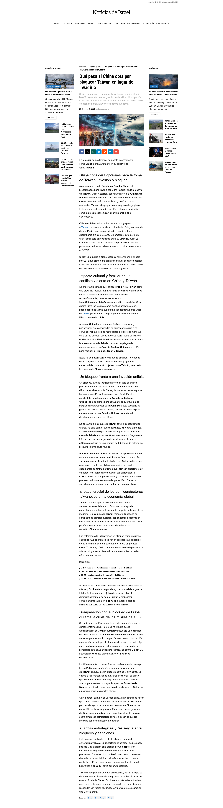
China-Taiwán (100, 798)
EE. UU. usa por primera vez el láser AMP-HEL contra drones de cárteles (108, 579)
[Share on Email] (116, 151)
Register (159, 2)
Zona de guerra (104, 23)
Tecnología (148, 23)
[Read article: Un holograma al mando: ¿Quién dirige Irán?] (156, 152)
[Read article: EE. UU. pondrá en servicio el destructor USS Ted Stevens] (52, 147)
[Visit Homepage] (111, 12)
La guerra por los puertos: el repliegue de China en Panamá (171, 167)
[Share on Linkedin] (110, 151)
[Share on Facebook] (81, 151)
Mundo (91, 23)
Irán (123, 23)
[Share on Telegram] (99, 151)
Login (152, 2)
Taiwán (85, 227)
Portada (82, 66)
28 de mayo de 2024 (87, 109)
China (86, 313)
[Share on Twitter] (87, 151)
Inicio (56, 23)
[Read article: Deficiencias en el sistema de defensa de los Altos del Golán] (156, 125)
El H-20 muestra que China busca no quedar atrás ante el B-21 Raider (107, 568)
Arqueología (162, 23)
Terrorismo (79, 23)
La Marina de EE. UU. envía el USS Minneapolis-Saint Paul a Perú (105, 571)
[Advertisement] (111, 46)
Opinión (154, 86)
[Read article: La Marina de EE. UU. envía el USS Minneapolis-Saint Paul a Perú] (52, 128)
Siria (116, 23)
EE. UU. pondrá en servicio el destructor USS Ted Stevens (102, 575)
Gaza (69, 23)
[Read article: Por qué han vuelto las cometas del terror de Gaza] (156, 138)
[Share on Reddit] (104, 151)
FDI (63, 23)
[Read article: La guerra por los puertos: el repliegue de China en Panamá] (156, 166)
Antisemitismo (133, 23)
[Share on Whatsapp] (93, 151)
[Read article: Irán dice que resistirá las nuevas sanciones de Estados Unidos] (52, 179)
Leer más (52, 117)
